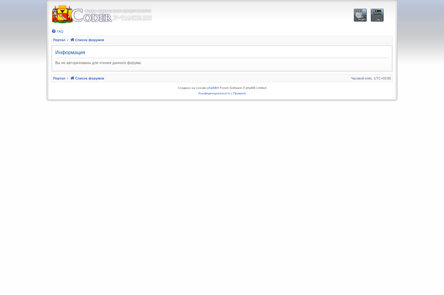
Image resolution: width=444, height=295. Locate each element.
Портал (59, 40)
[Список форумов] (102, 14)
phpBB (212, 87)
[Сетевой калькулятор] (377, 15)
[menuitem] (57, 31)
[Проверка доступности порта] (360, 15)
